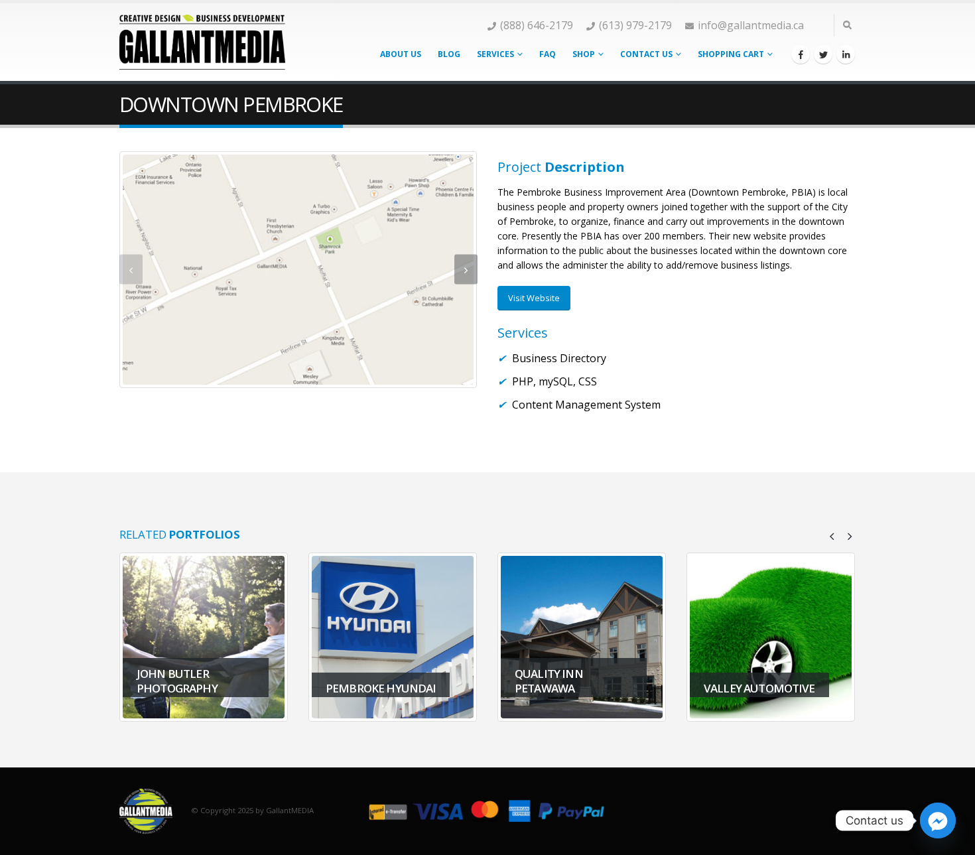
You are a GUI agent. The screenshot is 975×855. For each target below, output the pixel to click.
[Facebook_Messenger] (938, 820)
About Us (400, 54)
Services (495, 54)
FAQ (547, 54)
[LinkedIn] (845, 54)
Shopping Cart (731, 54)
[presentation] (131, 270)
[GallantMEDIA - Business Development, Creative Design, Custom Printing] (202, 42)
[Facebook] (800, 54)
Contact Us (646, 54)
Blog (449, 54)
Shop (583, 54)
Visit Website (534, 298)
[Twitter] (823, 54)
